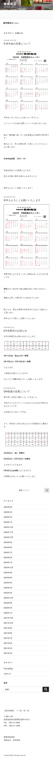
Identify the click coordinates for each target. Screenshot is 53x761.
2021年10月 (8, 623)
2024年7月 (8, 552)
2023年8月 (8, 577)
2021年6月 (8, 643)
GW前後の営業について (16, 391)
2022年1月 (8, 612)
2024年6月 (8, 557)
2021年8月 (8, 633)
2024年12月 (8, 527)
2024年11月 (8, 532)
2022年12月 (8, 597)
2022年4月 (8, 607)
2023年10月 (8, 567)
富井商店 (10, 4)
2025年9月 (8, 507)
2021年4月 (8, 653)
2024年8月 (8, 547)
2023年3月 (8, 587)
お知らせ (7, 673)
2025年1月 (8, 522)
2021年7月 (8, 638)
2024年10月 (8, 537)
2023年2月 (8, 592)
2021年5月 (8, 648)
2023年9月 (8, 572)
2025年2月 (8, 517)
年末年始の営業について (17, 43)
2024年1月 (8, 562)
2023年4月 (8, 582)
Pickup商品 (8, 668)
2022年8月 (8, 602)
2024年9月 (8, 542)
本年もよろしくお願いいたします (21, 200)
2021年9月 (8, 628)
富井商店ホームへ (11, 22)
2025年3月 (8, 512)
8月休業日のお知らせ (15, 330)
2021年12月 (8, 617)
